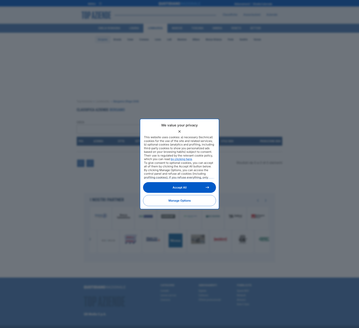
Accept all (180, 187)
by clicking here (181, 159)
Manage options (179, 200)
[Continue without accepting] (179, 131)
